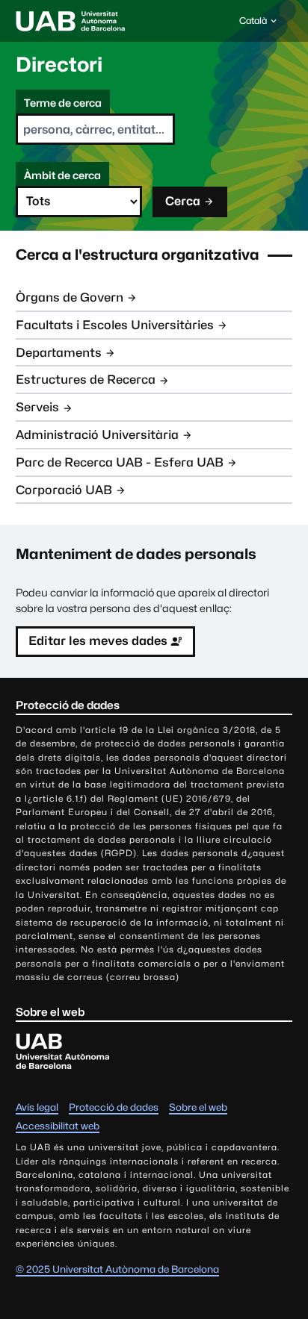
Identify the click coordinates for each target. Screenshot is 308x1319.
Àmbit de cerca (62, 175)
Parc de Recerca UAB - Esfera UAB (120, 462)
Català (252, 24)
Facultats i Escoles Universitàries (115, 325)
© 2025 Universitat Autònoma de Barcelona (117, 1269)
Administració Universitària (97, 435)
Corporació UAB (64, 490)
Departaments (59, 353)
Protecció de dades (113, 1107)
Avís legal (37, 1107)
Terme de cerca (63, 102)
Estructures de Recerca (85, 379)
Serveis (37, 407)
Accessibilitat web (57, 1126)
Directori (59, 64)
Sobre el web (198, 1107)
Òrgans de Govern (69, 297)
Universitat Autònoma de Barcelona (71, 21)
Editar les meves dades (97, 641)
